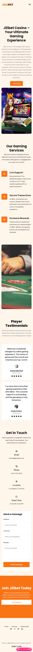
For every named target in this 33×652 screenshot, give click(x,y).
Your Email (6, 531)
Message (6, 542)
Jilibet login (16, 83)
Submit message (16, 564)
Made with (20, 649)
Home (6, 626)
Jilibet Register (16, 602)
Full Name (6, 519)
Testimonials (24, 626)
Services (14, 626)
